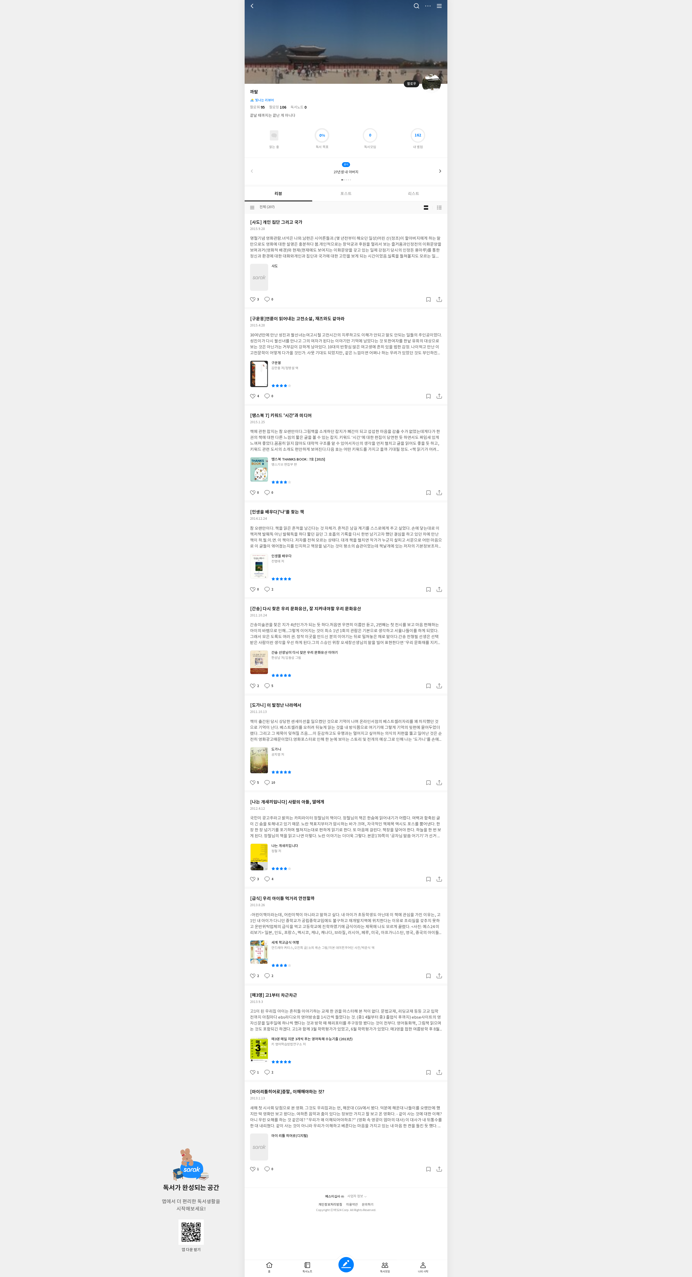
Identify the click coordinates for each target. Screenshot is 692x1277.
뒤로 (252, 6)
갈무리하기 (428, 299)
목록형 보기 (439, 207)
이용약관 (352, 1204)
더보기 (428, 6)
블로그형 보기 (426, 207)
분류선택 (252, 207)
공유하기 (439, 299)
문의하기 (368, 1204)
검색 (416, 6)
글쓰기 (346, 1264)
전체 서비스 (439, 6)
